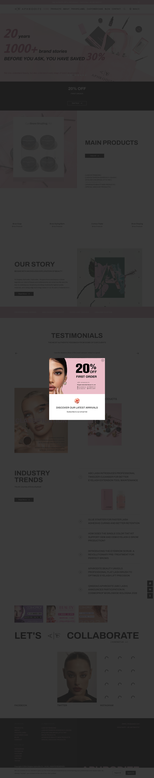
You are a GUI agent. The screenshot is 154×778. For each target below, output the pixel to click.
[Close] (102, 360)
